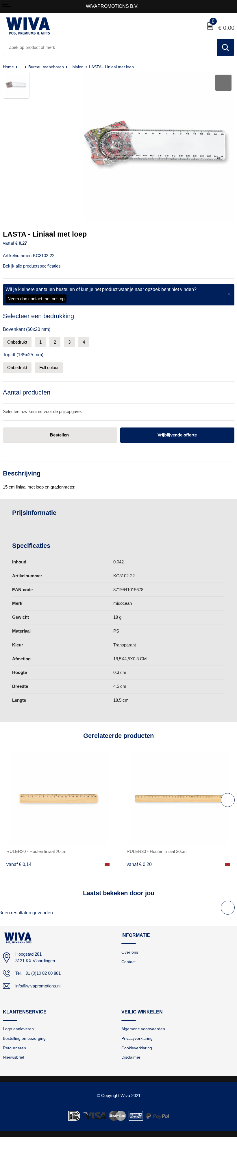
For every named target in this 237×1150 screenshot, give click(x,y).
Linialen (76, 66)
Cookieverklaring (136, 1048)
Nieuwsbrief (13, 1057)
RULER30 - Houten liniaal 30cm (157, 851)
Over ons (129, 952)
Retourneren (14, 1048)
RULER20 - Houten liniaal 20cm (36, 851)
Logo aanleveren (18, 1028)
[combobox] (110, 47)
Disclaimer (130, 1057)
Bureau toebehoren (46, 66)
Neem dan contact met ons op (36, 298)
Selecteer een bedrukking (38, 316)
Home (8, 66)
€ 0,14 (19, 864)
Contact (128, 961)
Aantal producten (26, 392)
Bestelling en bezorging (24, 1038)
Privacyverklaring (137, 1038)
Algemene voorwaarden (143, 1028)
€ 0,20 (139, 864)
